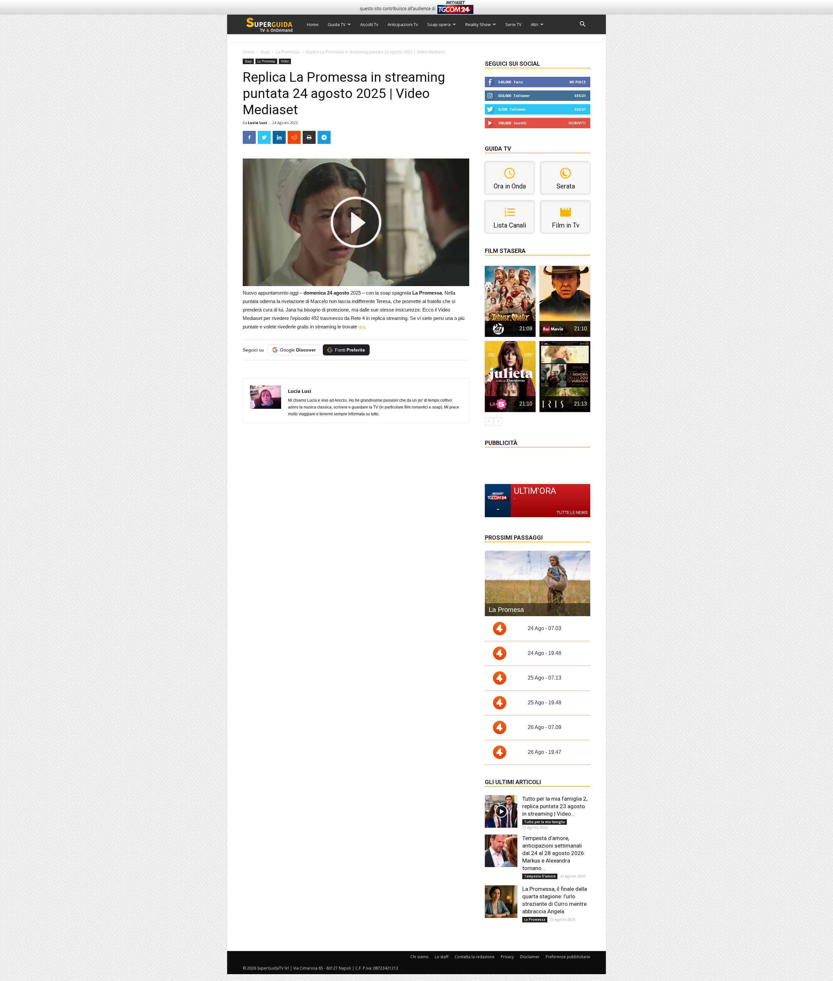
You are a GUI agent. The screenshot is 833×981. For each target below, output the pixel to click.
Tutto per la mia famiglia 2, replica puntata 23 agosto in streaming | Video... (554, 806)
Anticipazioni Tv (403, 24)
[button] (582, 25)
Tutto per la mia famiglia (544, 822)
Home (313, 24)
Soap (265, 52)
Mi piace (577, 81)
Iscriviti (577, 122)
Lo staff (441, 957)
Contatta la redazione (475, 957)
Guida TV (337, 24)
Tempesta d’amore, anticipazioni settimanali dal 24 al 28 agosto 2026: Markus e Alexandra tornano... (553, 853)
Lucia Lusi (257, 122)
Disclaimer (529, 957)
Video (285, 61)
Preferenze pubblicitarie (568, 957)
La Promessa (288, 52)
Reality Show (478, 24)
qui (361, 326)
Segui (580, 95)
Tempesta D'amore (539, 876)
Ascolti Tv (369, 24)
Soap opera (439, 24)
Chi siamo (419, 957)
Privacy (507, 957)
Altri (534, 24)
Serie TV (513, 24)
